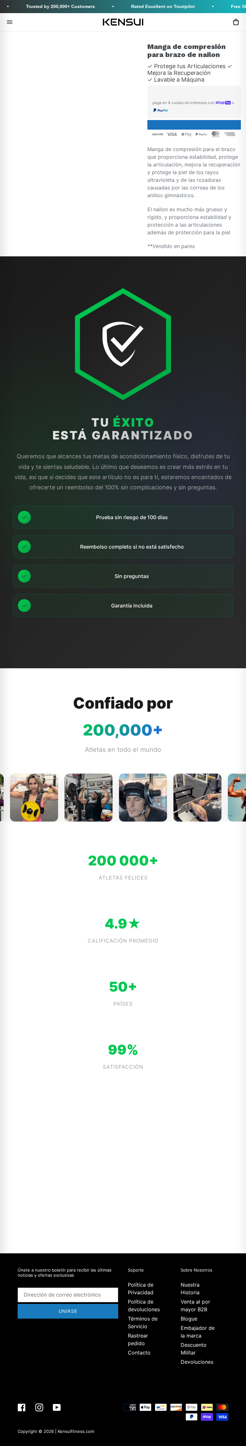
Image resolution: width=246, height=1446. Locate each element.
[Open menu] (9, 22)
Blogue (189, 1318)
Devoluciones (197, 1362)
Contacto (139, 1352)
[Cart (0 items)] (236, 22)
